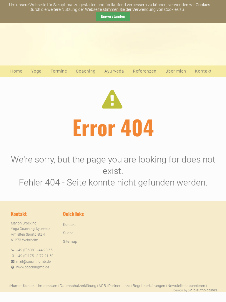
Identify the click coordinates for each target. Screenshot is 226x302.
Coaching (86, 71)
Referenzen (145, 71)
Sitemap (70, 241)
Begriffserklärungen (149, 285)
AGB (102, 285)
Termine (59, 71)
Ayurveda (114, 71)
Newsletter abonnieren (186, 285)
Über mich (175, 71)
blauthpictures (205, 290)
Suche (68, 233)
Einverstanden (113, 16)
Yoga (36, 71)
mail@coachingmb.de (33, 262)
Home (16, 71)
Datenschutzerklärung (78, 285)
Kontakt (203, 71)
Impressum (47, 285)
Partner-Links (119, 285)
